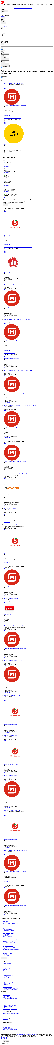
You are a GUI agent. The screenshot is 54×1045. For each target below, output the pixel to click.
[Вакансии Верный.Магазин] (28, 608)
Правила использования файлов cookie (23, 8)
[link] (3, 21)
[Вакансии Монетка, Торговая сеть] (28, 487)
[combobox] (7, 41)
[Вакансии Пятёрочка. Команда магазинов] (28, 224)
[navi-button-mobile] (2, 28)
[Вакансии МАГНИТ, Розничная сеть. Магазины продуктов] (28, 97)
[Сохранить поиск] (2, 48)
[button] (2, 24)
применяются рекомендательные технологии (27, 1034)
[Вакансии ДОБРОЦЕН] (28, 262)
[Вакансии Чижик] (28, 134)
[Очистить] (2, 44)
